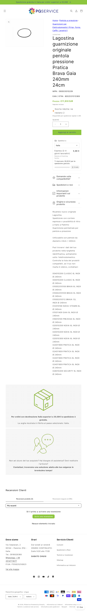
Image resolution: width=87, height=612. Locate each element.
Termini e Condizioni (65, 555)
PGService (27, 604)
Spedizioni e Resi (63, 550)
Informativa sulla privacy (73, 604)
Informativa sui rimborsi (66, 565)
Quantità (56, 120)
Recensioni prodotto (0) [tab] (24, 499)
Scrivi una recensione (43, 516)
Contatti (60, 545)
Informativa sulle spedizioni (50, 607)
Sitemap (60, 560)
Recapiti (64, 607)
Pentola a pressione (68, 20)
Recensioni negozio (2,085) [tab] (62, 499)
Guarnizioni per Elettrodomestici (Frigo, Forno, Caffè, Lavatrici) (67, 27)
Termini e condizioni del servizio (28, 607)
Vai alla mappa (12, 569)
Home (55, 20)
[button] (4, 10)
